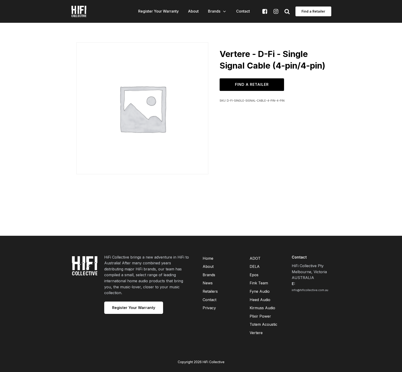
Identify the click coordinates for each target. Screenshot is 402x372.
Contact (243, 11)
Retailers (210, 291)
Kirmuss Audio (262, 308)
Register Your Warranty (158, 11)
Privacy (209, 308)
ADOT (255, 258)
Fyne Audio (260, 291)
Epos (254, 274)
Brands (214, 11)
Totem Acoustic (263, 324)
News (208, 283)
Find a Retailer (313, 11)
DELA (255, 266)
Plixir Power (260, 316)
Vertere (256, 332)
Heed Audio (260, 299)
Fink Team (259, 283)
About (193, 11)
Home (208, 258)
